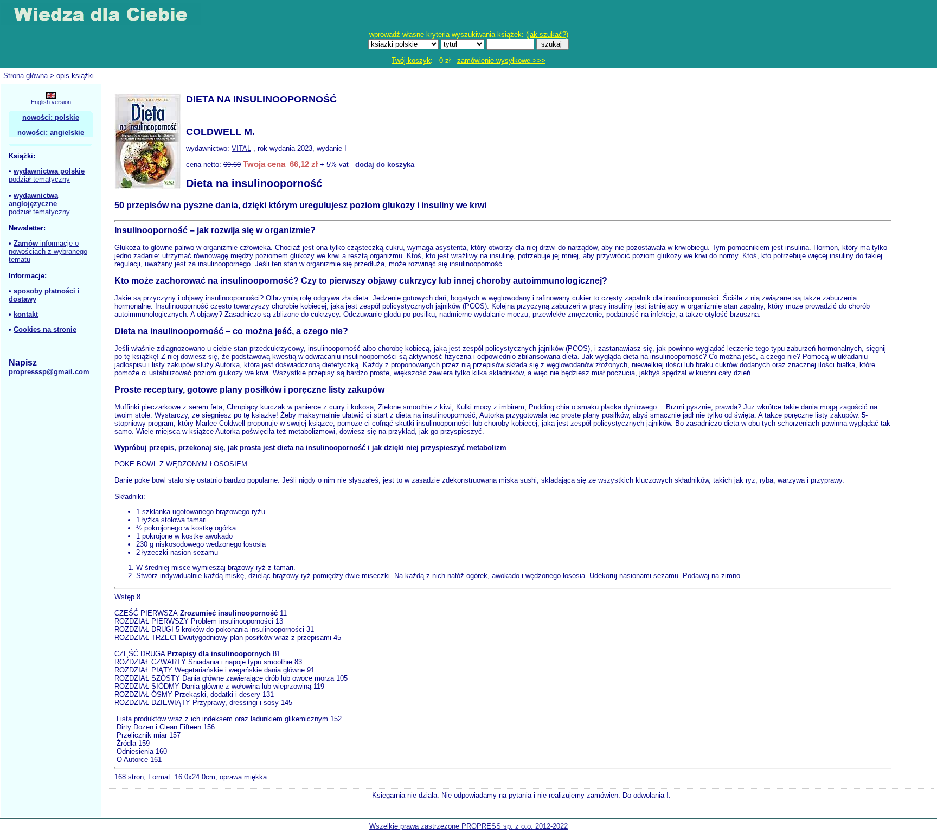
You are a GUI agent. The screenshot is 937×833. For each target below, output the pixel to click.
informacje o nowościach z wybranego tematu (48, 251)
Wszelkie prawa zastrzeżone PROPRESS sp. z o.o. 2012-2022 (468, 826)
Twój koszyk (411, 60)
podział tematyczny (39, 179)
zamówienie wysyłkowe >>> (501, 60)
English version (51, 102)
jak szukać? (547, 34)
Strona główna (25, 76)
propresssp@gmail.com (49, 372)
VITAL (241, 148)
